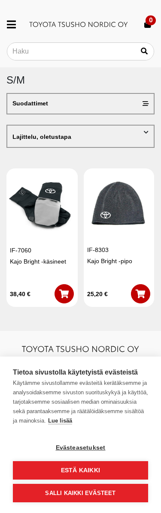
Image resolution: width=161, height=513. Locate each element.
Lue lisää (60, 420)
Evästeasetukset (81, 447)
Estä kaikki (80, 470)
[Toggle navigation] (15, 24)
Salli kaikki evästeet (80, 493)
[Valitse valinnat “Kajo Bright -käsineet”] (64, 293)
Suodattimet (30, 103)
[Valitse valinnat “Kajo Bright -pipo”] (140, 293)
